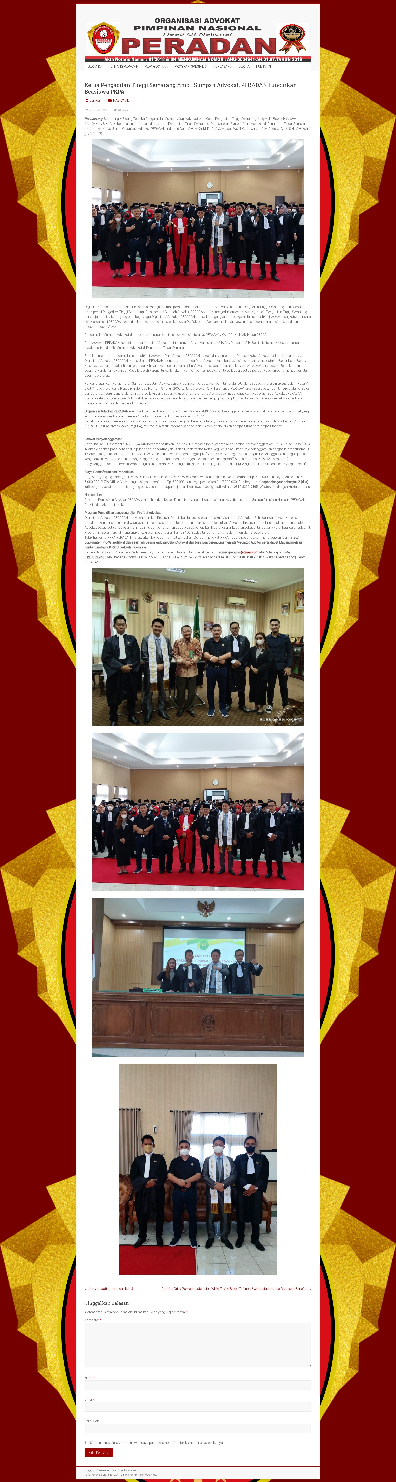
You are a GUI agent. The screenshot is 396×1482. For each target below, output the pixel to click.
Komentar (93, 1320)
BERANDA (95, 66)
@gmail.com (249, 552)
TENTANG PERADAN (123, 66)
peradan (95, 100)
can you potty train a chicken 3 (109, 1289)
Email (90, 1399)
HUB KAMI (263, 66)
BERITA (244, 66)
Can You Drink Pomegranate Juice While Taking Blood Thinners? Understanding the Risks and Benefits (236, 1289)
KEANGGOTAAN (156, 66)
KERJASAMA (222, 66)
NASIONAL (121, 100)
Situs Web (92, 1421)
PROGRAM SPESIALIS (191, 66)
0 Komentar (124, 110)
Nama (90, 1378)
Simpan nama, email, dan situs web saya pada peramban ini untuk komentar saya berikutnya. (157, 1443)
